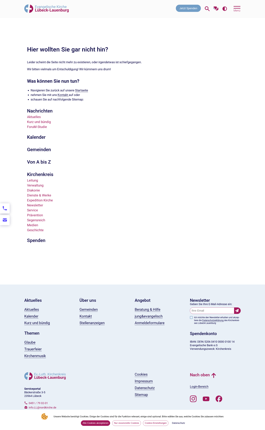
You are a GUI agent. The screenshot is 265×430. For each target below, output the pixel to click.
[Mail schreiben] (5, 220)
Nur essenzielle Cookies (126, 423)
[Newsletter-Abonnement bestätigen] (237, 310)
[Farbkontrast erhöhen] (225, 9)
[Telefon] (5, 208)
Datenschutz (178, 423)
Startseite (81, 90)
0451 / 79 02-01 (38, 403)
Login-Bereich (199, 386)
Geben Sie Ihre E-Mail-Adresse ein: (211, 304)
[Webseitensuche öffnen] (207, 9)
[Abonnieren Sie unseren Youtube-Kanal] (206, 398)
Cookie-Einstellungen (156, 423)
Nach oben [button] (200, 374)
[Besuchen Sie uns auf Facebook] (219, 398)
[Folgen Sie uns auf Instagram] (193, 398)
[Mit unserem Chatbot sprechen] (216, 8)
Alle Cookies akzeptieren (95, 423)
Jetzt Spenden (188, 8)
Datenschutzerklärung (213, 320)
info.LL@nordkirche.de (42, 407)
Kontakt (63, 95)
